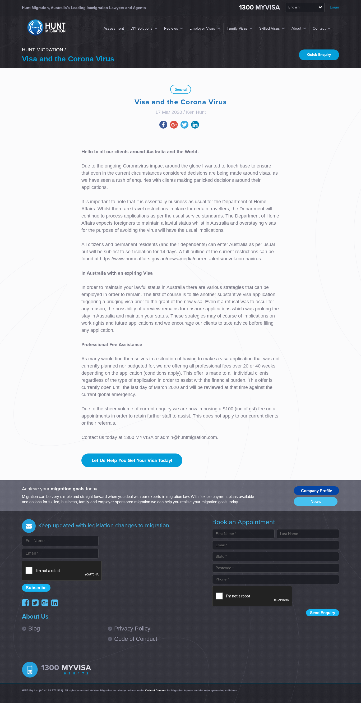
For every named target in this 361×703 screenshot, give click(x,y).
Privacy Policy (132, 628)
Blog (34, 628)
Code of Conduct (135, 639)
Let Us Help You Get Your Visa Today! (132, 460)
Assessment (114, 28)
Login (334, 7)
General (181, 90)
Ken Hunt (196, 112)
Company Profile (316, 490)
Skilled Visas (269, 28)
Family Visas (237, 28)
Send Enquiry (322, 613)
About (296, 28)
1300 (259, 7)
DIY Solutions (141, 28)
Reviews (171, 28)
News (316, 501)
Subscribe (36, 587)
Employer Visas (202, 28)
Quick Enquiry (319, 54)
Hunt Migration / (44, 49)
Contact (319, 28)
